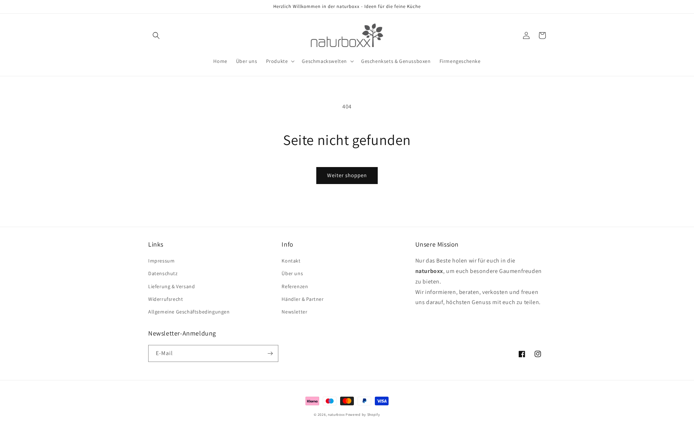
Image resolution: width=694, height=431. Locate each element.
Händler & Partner (303, 299)
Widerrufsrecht (165, 299)
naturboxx (336, 414)
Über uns (292, 273)
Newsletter (294, 311)
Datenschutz (163, 273)
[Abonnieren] (270, 353)
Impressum (161, 260)
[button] (156, 35)
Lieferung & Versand (171, 286)
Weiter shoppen (347, 175)
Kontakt (291, 260)
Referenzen (295, 286)
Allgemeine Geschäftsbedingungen (189, 311)
